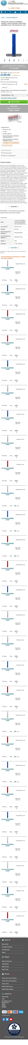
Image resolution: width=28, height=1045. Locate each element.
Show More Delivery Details (8, 98)
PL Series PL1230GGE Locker (8, 644)
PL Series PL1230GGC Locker (8, 619)
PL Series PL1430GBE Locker (8, 418)
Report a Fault (5, 966)
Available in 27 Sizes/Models (11, 142)
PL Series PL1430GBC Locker (8, 368)
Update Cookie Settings (7, 989)
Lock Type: (3, 226)
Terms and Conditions (20, 251)
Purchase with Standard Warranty (9, 82)
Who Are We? (5, 944)
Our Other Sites (5, 949)
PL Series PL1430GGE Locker (8, 443)
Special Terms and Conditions (9, 980)
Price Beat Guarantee (7, 946)
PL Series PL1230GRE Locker (8, 694)
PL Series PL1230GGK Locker (8, 493)
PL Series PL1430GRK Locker (8, 318)
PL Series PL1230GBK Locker (8, 519)
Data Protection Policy (7, 986)
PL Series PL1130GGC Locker (8, 845)
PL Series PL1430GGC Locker (8, 393)
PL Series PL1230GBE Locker (8, 669)
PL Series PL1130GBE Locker (8, 895)
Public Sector (5, 969)
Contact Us (6, 994)
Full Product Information (7, 145)
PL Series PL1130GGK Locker (8, 719)
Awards (4, 952)
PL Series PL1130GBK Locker (8, 769)
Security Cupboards (12, 17)
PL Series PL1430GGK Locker (8, 268)
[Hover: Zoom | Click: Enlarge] (14, 45)
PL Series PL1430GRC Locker (8, 343)
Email (8, 108)
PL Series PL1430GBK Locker (8, 293)
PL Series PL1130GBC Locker (8, 820)
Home (3, 17)
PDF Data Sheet (7, 153)
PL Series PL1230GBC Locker (8, 594)
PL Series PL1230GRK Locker (8, 544)
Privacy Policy (5, 983)
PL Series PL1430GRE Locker (8, 468)
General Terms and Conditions (9, 978)
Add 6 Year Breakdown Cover (8, 84)
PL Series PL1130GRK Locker (8, 744)
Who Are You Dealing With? (9, 155)
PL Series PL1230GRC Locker (8, 569)
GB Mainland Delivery (11, 77)
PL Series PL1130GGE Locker (8, 870)
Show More (13, 248)
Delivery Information (7, 961)
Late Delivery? (5, 964)
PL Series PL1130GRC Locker (8, 794)
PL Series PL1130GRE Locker (8, 920)
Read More (16, 68)
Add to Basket (14, 102)
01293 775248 (14, 8)
